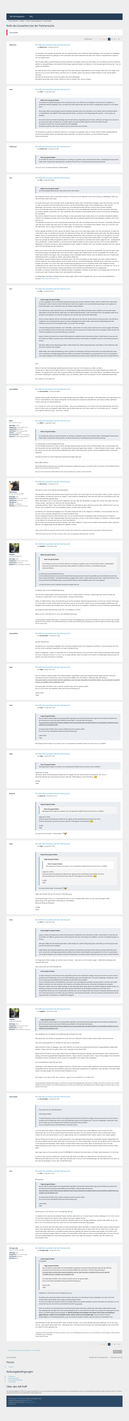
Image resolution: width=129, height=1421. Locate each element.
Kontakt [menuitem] (10, 1367)
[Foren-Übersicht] (21, 6)
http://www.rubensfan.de (49, 278)
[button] (94, 39)
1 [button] (100, 39)
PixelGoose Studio (29, 1402)
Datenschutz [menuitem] (12, 1382)
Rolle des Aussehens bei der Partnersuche (30, 25)
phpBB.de (29, 1400)
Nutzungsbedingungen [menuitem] (15, 1380)
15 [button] (118, 39)
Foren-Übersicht (11, 1357)
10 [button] (114, 39)
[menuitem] (16, 16)
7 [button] (106, 39)
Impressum (11, 1376)
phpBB (18, 1398)
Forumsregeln (13, 32)
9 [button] (111, 39)
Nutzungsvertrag (13, 1378)
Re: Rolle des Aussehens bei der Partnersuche (52, 45)
